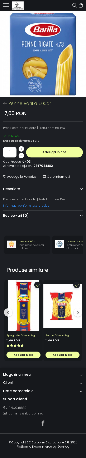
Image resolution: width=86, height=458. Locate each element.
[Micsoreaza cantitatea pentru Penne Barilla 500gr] (21, 155)
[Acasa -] (27, 5)
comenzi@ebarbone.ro (25, 413)
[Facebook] (43, 423)
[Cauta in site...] (74, 5)
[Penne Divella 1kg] (62, 305)
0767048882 (17, 408)
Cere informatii (58, 176)
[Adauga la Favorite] (37, 285)
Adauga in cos (54, 152)
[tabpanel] (43, 54)
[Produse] (6, 6)
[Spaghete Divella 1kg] (23, 305)
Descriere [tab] (11, 188)
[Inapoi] (3, 104)
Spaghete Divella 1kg (20, 335)
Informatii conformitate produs (26, 205)
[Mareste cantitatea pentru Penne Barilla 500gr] (21, 149)
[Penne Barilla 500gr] (43, 54)
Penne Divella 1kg (57, 335)
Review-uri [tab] (16, 215)
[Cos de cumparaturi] (80, 5)
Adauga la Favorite (21, 176)
